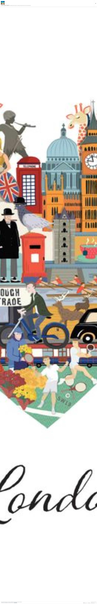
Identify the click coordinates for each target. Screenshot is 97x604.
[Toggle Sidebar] (95, 3)
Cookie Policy (15, 602)
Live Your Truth (5, 5)
